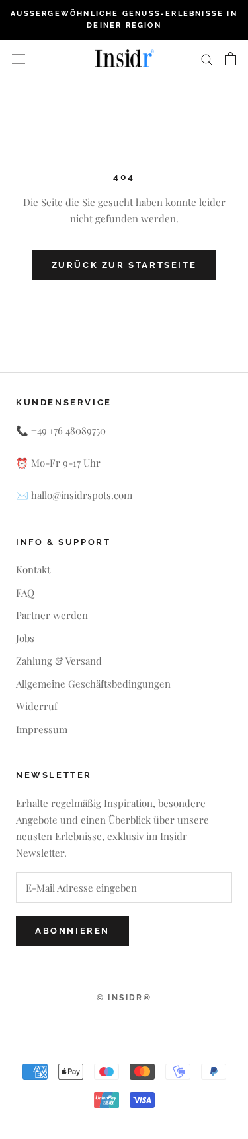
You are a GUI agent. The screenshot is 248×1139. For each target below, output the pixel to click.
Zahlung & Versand (59, 660)
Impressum (41, 729)
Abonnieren (72, 931)
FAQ (25, 592)
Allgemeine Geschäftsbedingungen (93, 683)
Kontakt (33, 569)
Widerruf (37, 706)
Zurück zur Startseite (124, 265)
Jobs (25, 638)
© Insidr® (124, 997)
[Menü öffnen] (18, 58)
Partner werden (52, 615)
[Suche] (207, 59)
